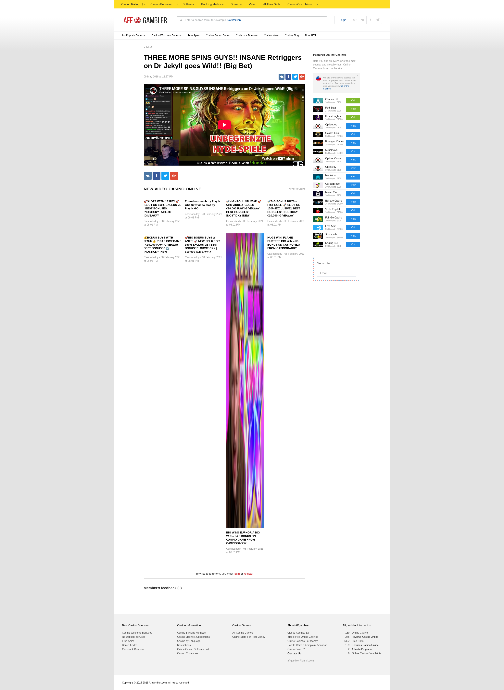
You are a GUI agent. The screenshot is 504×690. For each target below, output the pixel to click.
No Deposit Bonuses (134, 35)
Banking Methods (212, 4)
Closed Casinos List (298, 632)
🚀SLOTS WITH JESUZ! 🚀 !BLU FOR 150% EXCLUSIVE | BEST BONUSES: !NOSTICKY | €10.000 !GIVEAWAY (162, 208)
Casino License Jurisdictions (193, 636)
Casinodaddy (151, 221)
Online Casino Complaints (366, 653)
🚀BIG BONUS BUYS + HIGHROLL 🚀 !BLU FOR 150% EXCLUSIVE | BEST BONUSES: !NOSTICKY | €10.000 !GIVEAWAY (283, 208)
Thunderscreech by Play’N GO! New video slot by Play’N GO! (202, 205)
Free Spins (194, 35)
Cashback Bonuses (247, 35)
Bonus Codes (129, 645)
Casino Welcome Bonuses (167, 35)
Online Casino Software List (193, 649)
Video (252, 4)
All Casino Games (242, 632)
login (237, 573)
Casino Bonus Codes (218, 35)
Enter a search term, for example (213, 19)
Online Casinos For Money (302, 640)
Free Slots (358, 640)
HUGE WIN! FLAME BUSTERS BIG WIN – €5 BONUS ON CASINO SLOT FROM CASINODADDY (284, 243)
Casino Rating (130, 4)
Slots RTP (310, 35)
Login (342, 19)
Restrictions (184, 645)
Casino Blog (292, 35)
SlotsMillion (234, 19)
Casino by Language (188, 640)
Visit (353, 100)
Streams (236, 4)
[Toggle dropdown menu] (145, 4)
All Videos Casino (297, 189)
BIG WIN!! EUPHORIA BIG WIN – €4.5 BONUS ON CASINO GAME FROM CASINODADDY (243, 538)
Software (188, 4)
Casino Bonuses (161, 4)
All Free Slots (271, 4)
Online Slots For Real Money (248, 636)
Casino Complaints (299, 4)
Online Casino (360, 632)
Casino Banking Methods (191, 632)
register (248, 573)
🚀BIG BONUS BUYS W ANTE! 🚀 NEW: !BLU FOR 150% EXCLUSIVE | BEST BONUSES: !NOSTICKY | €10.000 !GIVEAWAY (202, 244)
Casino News (271, 35)
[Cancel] (358, 75)
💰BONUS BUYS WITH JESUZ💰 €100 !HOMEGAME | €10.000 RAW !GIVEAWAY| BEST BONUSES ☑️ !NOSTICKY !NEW (162, 244)
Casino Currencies (187, 653)
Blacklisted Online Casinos (302, 636)
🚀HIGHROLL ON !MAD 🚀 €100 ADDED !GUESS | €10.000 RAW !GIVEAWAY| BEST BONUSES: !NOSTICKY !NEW (243, 208)
